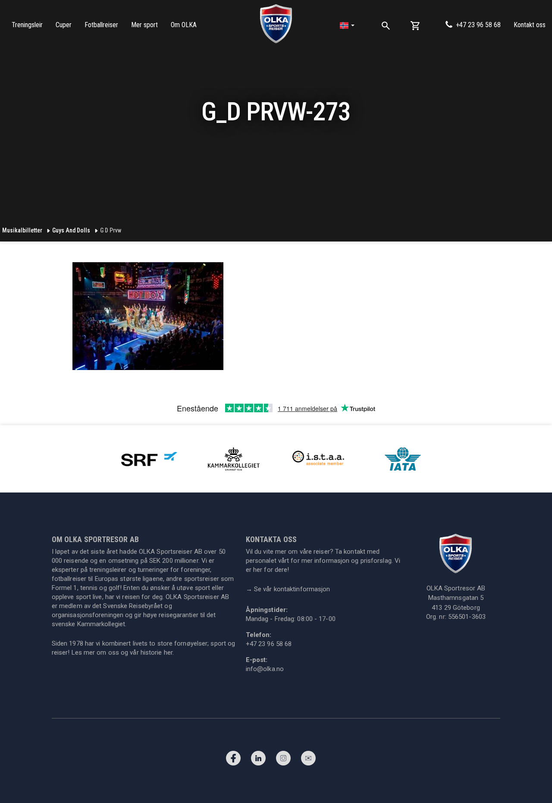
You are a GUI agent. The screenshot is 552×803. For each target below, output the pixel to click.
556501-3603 (467, 617)
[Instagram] (283, 760)
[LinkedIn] (258, 760)
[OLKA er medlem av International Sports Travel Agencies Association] (318, 458)
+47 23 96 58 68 (478, 25)
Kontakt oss (530, 25)
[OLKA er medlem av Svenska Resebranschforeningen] (149, 458)
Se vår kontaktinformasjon (288, 589)
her (168, 652)
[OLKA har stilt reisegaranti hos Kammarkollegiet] (234, 458)
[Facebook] (233, 760)
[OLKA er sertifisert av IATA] (402, 458)
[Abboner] (308, 760)
